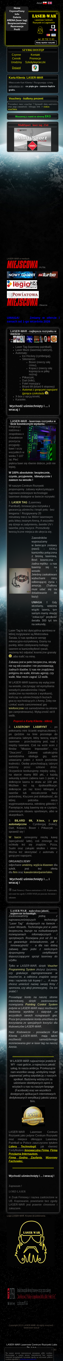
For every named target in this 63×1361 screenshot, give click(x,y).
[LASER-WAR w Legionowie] (22, 288)
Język (39, 3)
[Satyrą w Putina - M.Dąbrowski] (22, 267)
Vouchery (15, 98)
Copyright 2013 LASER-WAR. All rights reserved (31, 1325)
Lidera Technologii (22, 1146)
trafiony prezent (33, 98)
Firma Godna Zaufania (25, 1157)
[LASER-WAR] (22, 305)
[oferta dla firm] (12, 872)
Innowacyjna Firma (37, 1150)
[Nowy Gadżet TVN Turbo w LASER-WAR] (32, 277)
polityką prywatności (28, 1359)
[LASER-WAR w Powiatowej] (23, 297)
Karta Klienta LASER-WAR (26, 77)
